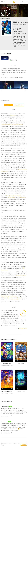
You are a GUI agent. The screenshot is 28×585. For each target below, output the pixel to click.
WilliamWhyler (5, 406)
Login (25, 1)
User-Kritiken (18, 105)
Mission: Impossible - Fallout (16, 124)
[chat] (22, 2)
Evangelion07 (4, 421)
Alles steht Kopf (15, 299)
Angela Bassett (5, 124)
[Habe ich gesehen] (2, 361)
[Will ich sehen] (4, 361)
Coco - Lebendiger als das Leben (9, 296)
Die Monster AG (17, 195)
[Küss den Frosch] (21, 379)
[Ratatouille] (21, 351)
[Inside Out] (7, 351)
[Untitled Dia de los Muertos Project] (7, 379)
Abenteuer (16, 22)
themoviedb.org (6, 18)
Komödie (21, 22)
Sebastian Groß (23, 328)
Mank (24, 275)
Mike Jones (20, 31)
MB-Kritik (8, 105)
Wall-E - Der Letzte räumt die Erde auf (12, 298)
